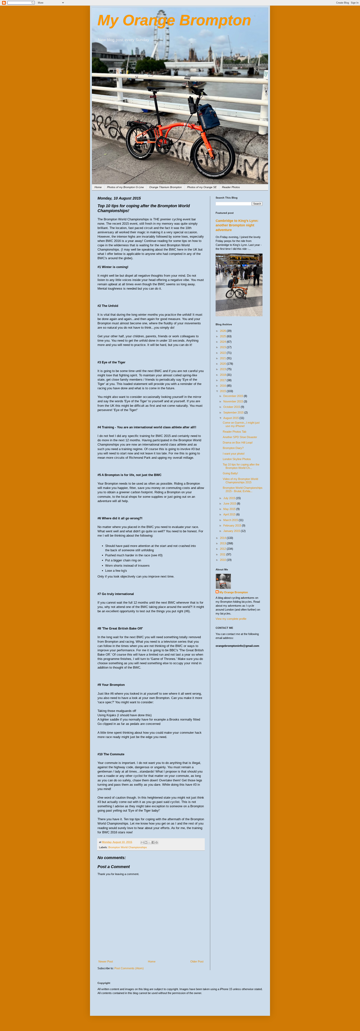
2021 (223, 358)
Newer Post (105, 961)
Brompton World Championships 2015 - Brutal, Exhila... (242, 489)
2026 (223, 330)
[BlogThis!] (146, 842)
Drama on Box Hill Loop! (238, 442)
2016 (223, 385)
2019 (223, 369)
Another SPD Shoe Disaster (240, 437)
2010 (223, 559)
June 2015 (230, 503)
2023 (223, 347)
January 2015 (232, 530)
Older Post (196, 961)
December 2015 (233, 396)
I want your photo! (233, 453)
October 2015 (232, 406)
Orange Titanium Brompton (165, 187)
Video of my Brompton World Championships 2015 (240, 480)
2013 (223, 543)
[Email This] (142, 842)
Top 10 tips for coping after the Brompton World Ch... (241, 466)
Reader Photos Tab (234, 431)
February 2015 (232, 525)
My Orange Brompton (174, 20)
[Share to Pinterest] (156, 842)
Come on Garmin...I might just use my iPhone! (241, 424)
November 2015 (233, 401)
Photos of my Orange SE (202, 187)
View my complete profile (231, 618)
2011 (223, 554)
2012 (223, 548)
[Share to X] (149, 842)
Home (98, 187)
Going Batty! (230, 473)
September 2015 (233, 412)
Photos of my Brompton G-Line (125, 187)
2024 (223, 341)
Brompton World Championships (127, 847)
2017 (223, 380)
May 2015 (229, 509)
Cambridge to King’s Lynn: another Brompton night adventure (237, 225)
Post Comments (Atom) (129, 968)
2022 (223, 352)
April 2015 (229, 514)
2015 (223, 391)
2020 (223, 363)
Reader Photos (231, 187)
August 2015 (231, 417)
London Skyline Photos (237, 459)
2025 (223, 336)
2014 (223, 537)
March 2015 (231, 520)
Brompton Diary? (233, 448)
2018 (223, 374)
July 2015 (229, 498)
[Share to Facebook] (153, 842)
